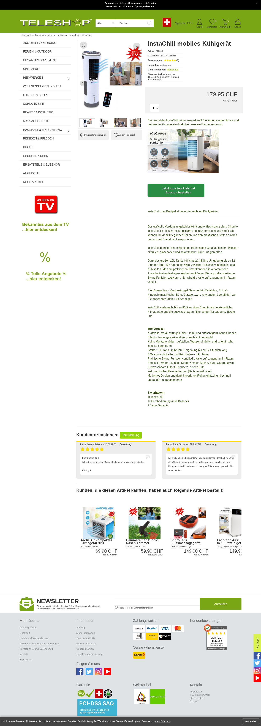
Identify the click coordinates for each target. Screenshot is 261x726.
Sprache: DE (183, 23)
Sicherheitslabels (85, 632)
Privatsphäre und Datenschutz (36, 648)
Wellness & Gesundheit (42, 86)
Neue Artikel (33, 181)
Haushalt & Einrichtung (42, 129)
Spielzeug (31, 68)
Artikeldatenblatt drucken (95, 135)
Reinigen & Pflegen (38, 138)
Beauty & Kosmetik (38, 112)
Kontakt (24, 654)
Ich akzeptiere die (135, 608)
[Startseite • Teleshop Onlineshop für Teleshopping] (56, 21)
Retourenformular (86, 643)
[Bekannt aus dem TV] (45, 216)
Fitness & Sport (36, 95)
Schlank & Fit (34, 103)
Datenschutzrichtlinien (143, 608)
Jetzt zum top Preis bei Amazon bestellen (178, 190)
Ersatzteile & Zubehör (41, 164)
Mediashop (172, 69)
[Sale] (45, 270)
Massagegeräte (36, 121)
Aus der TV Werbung (39, 42)
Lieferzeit (25, 632)
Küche (28, 147)
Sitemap (81, 627)
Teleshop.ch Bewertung (89, 654)
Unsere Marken (85, 648)
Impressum (26, 659)
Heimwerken (33, 77)
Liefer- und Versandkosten (34, 638)
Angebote (31, 173)
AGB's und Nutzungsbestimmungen (39, 643)
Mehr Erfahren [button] (162, 721)
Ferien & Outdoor (37, 51)
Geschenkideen (35, 155)
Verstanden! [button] (251, 721)
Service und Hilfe (85, 638)
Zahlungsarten (28, 627)
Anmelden (220, 604)
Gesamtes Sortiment (40, 60)
